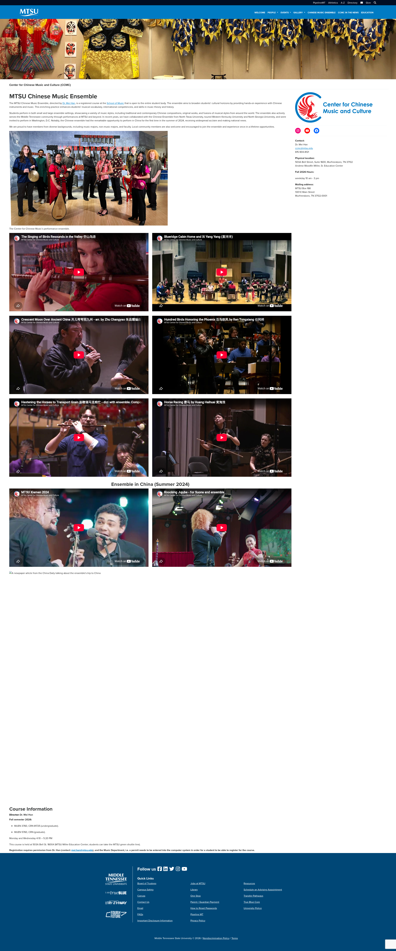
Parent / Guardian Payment (204, 902)
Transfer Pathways (253, 895)
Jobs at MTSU (197, 883)
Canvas (141, 895)
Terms (234, 938)
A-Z (343, 2)
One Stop (195, 895)
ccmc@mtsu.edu (304, 148)
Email (140, 908)
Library (194, 889)
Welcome (259, 12)
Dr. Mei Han (68, 103)
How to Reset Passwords (203, 908)
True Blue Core (252, 902)
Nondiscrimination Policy (216, 938)
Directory (352, 2)
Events (285, 12)
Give (368, 2)
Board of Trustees (146, 883)
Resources (249, 883)
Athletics (333, 2)
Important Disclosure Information (155, 920)
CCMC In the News (348, 12)
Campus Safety (145, 889)
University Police (253, 908)
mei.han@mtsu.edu (82, 850)
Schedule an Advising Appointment (263, 889)
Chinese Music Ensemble (322, 12)
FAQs (140, 914)
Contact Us (143, 902)
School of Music (115, 103)
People (272, 12)
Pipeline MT (196, 914)
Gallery (298, 12)
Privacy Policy (197, 920)
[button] (374, 2)
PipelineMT (319, 2)
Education (367, 12)
